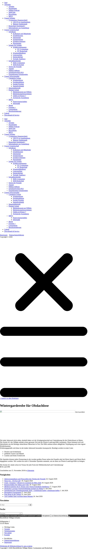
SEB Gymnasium (19, 63)
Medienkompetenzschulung (22, 94)
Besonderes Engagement (12, 492)
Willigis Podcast (14, 10)
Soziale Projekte (18, 84)
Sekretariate (17, 37)
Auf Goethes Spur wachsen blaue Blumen (18, 496)
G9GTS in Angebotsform (21, 22)
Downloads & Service (11, 115)
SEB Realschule (18, 65)
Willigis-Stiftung (14, 70)
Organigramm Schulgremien (18, 74)
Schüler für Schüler (15, 45)
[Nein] (69, 516)
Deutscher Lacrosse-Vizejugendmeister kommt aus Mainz (23, 489)
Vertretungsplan (9, 531)
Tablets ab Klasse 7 (19, 96)
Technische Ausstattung (21, 98)
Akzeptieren (46, 516)
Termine (11, 6)
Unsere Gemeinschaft (11, 30)
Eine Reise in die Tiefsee (12, 494)
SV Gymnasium (22, 49)
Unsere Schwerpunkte (11, 76)
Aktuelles (7, 4)
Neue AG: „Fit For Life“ (12, 481)
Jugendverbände (18, 86)
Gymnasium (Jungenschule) (18, 20)
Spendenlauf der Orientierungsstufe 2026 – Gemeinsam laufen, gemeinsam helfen (32, 490)
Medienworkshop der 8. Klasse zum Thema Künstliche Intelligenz (26, 487)
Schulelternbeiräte (15, 61)
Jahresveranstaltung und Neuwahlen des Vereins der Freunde (25, 479)
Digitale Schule (14, 90)
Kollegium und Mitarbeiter (22, 34)
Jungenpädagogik (14, 88)
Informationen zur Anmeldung (19, 28)
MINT (11, 100)
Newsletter (8, 533)
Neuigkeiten (13, 8)
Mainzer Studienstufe (20, 24)
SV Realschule (22, 51)
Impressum (3, 235)
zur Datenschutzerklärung (59, 516)
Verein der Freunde (15, 67)
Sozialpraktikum (18, 82)
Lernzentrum (13, 109)
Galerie (6, 113)
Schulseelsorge (18, 39)
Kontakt (7, 535)
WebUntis (12, 12)
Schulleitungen (18, 36)
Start (5, 3)
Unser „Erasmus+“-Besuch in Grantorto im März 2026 (22, 483)
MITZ (11, 16)
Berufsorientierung (15, 111)
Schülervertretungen (20, 47)
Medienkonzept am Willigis (22, 92)
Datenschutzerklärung (16, 235)
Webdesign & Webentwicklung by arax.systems (16, 546)
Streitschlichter (18, 57)
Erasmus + (12, 107)
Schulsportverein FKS (16, 72)
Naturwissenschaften (20, 101)
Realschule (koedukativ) (17, 26)
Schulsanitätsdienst (19, 53)
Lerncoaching (17, 55)
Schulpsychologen (19, 41)
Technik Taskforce (19, 59)
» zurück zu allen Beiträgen (9, 398)
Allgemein (30, 470)
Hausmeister (17, 43)
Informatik (16, 103)
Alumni (11, 69)
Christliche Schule (15, 78)
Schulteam (12, 32)
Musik (11, 105)
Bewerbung (13, 14)
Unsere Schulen (9, 18)
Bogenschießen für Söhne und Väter (16, 485)
